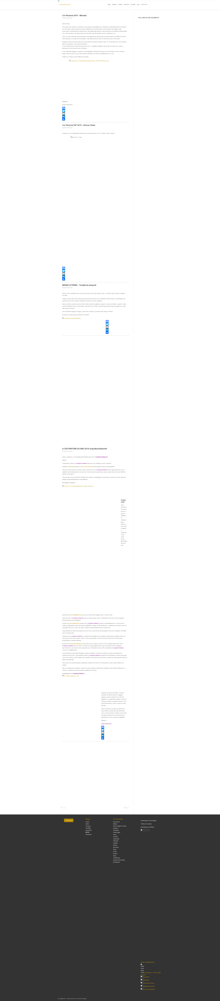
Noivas (115, 845)
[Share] (94, 119)
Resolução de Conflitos (147, 827)
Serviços (88, 826)
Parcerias (116, 847)
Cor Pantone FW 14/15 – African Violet (78, 125)
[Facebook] (94, 108)
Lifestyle (115, 841)
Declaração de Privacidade (148, 820)
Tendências (116, 858)
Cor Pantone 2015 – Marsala (74, 15)
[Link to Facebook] (153, 4)
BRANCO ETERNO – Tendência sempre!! (79, 285)
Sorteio (115, 853)
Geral (114, 834)
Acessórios (116, 822)
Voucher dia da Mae (119, 860)
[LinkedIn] (94, 116)
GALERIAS (89, 830)
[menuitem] (108, 4)
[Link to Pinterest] (155, 4)
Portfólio (88, 828)
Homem (115, 836)
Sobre (87, 824)
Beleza (115, 824)
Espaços (115, 828)
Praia (114, 849)
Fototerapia (116, 832)
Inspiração (116, 839)
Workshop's (116, 862)
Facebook (116, 830)
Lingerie (115, 843)
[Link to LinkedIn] (160, 4)
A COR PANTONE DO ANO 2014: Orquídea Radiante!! (84, 448)
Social (114, 851)
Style (114, 856)
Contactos (89, 834)
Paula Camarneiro (68, 18)
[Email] (94, 113)
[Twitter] (94, 111)
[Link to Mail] (158, 4)
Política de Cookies (146, 824)
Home (87, 822)
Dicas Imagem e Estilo (119, 826)
